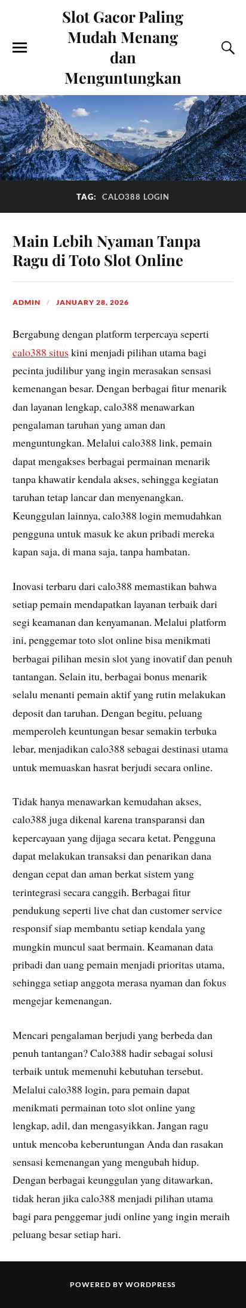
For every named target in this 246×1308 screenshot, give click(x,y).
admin (27, 302)
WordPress (150, 1284)
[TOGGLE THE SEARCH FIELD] (226, 48)
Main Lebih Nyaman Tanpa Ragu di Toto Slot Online (107, 250)
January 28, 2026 (92, 302)
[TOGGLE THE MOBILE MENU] (20, 48)
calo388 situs (41, 352)
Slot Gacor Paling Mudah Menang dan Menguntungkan (122, 46)
